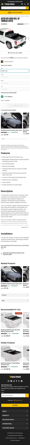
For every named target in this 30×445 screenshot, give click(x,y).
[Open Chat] (22, 4)
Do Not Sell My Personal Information (15, 435)
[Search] (27, 7)
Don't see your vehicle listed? (8, 92)
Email (2, 392)
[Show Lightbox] (15, 38)
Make (2, 74)
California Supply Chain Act (11, 438)
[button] (15, 411)
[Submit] (27, 395)
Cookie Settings (21, 438)
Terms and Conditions (15, 440)
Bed (1, 86)
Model (2, 80)
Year (2, 68)
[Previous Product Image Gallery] (1, 38)
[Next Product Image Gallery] (28, 38)
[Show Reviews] (23, 24)
